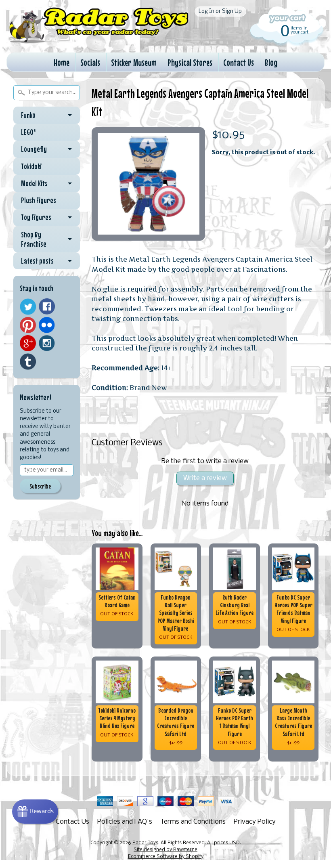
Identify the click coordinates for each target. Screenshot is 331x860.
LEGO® (28, 132)
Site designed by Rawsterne (165, 849)
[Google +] (28, 343)
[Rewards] (35, 811)
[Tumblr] (28, 361)
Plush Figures (38, 200)
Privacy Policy (255, 822)
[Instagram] (47, 343)
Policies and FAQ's (124, 822)
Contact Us (238, 62)
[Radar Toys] (98, 40)
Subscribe (40, 486)
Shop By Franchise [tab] (33, 239)
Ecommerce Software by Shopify (165, 856)
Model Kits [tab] (34, 183)
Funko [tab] (28, 115)
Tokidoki (31, 166)
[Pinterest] (28, 325)
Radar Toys (145, 843)
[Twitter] (28, 306)
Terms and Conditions (193, 822)
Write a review (205, 478)
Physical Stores (190, 62)
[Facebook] (47, 306)
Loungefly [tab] (34, 149)
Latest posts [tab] (37, 260)
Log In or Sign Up (220, 11)
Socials (90, 62)
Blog (271, 62)
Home (61, 62)
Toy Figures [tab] (36, 217)
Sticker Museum (134, 62)
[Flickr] (47, 325)
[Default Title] (148, 184)
